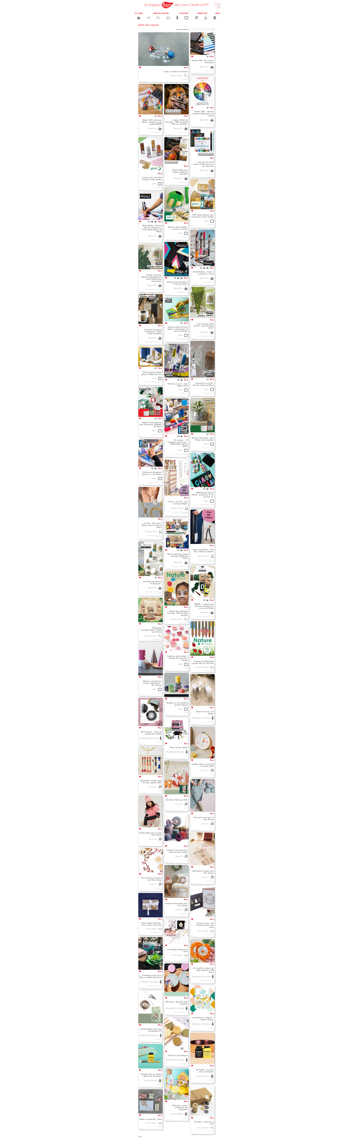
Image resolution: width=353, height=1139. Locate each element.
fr (217, 8)
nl (219, 8)
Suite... (140, 1137)
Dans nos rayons (161, 13)
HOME (140, 13)
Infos (217, 13)
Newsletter (202, 13)
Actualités (183, 13)
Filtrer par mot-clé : (182, 29)
